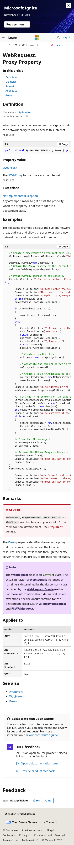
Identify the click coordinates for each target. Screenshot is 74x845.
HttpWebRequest (54, 604)
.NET (14, 45)
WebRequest (19, 575)
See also (10, 95)
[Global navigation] (3, 37)
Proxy (12, 542)
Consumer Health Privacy (48, 835)
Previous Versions (32, 830)
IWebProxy (10, 168)
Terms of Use (10, 840)
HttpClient (55, 527)
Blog (49, 830)
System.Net (24, 112)
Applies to (11, 90)
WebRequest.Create (40, 589)
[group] (37, 150)
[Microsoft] (37, 37)
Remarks (10, 86)
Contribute (9, 835)
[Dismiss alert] (68, 5)
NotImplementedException (20, 196)
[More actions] (68, 45)
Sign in (67, 37)
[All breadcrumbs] (6, 45)
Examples (11, 81)
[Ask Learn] (52, 45)
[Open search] (58, 37)
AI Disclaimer (10, 830)
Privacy (23, 835)
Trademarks (28, 840)
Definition (11, 77)
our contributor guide (43, 735)
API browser (28, 45)
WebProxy (16, 696)
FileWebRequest (22, 608)
